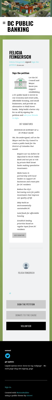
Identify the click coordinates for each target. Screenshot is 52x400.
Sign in (8, 387)
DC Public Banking (20, 26)
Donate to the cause (26, 315)
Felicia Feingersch (17, 62)
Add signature (19, 235)
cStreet (29, 395)
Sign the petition (20, 73)
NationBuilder (23, 393)
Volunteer (26, 326)
